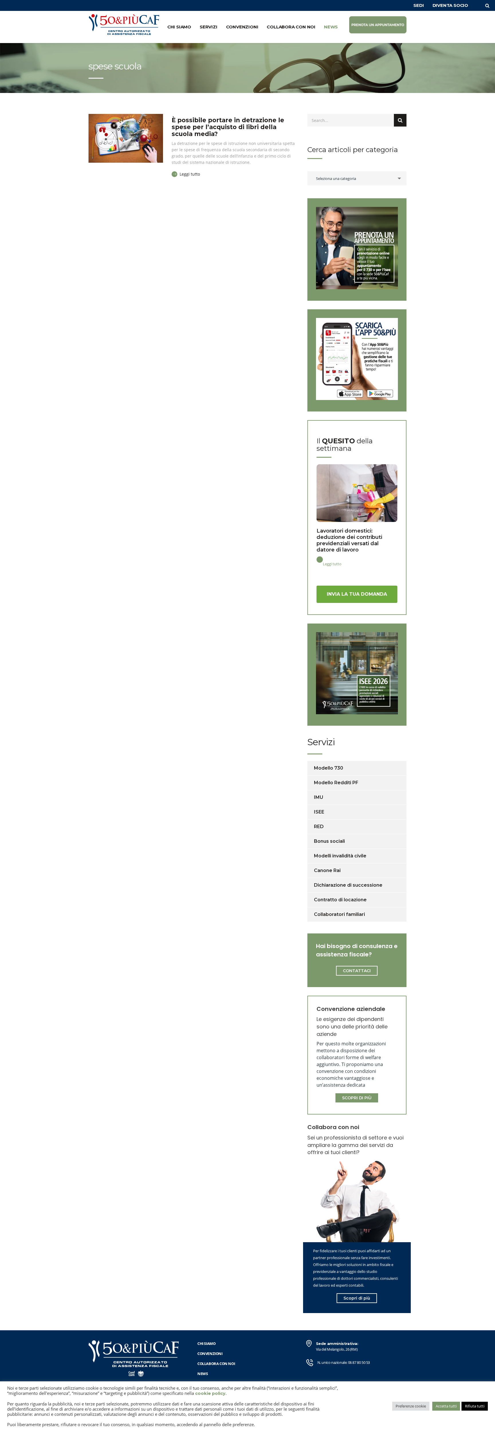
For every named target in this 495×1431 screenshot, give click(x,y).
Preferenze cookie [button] (411, 1406)
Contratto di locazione (340, 899)
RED (319, 826)
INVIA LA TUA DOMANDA (357, 594)
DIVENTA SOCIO (450, 5)
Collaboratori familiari (339, 914)
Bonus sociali (329, 841)
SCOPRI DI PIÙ (357, 1097)
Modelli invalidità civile (340, 856)
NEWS (331, 27)
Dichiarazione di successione (348, 885)
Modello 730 (328, 768)
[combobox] (356, 178)
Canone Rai (327, 870)
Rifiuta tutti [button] (474, 1406)
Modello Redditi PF (336, 782)
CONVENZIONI (242, 27)
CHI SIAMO (179, 27)
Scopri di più (356, 1298)
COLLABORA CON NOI (291, 27)
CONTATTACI (357, 970)
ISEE (319, 812)
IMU (318, 797)
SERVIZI (208, 27)
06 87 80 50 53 (359, 1362)
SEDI (418, 5)
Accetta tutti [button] (446, 1406)
